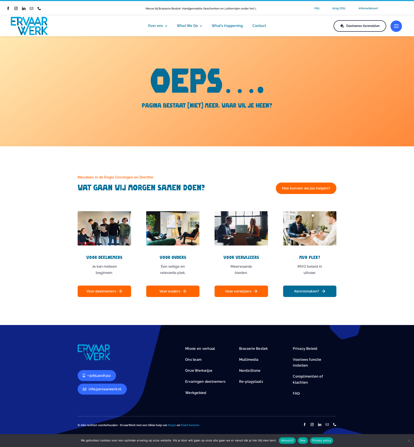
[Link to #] (396, 26)
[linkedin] (23, 8)
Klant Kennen (190, 425)
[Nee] (408, 440)
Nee (303, 440)
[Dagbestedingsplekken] (94, 346)
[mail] (31, 8)
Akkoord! (287, 440)
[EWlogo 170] (29, 18)
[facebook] (8, 8)
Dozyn (172, 425)
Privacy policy (321, 440)
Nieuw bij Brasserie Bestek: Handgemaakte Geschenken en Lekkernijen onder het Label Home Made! (213, 8)
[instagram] (16, 8)
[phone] (39, 8)
